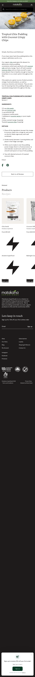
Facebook (4, 355)
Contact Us (22, 348)
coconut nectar (16, 116)
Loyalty (21, 341)
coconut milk (11, 110)
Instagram (5, 352)
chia (11, 62)
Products (7, 190)
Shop (3, 338)
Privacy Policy (28, 381)
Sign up (29, 326)
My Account (5, 348)
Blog (3, 345)
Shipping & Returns (24, 345)
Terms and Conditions (8, 383)
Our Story (4, 341)
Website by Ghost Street (26, 383)
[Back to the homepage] (17, 5)
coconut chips (6, 70)
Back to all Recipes (17, 174)
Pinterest (4, 358)
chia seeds (10, 108)
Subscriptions (23, 338)
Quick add (5, 281)
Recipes (6, 193)
